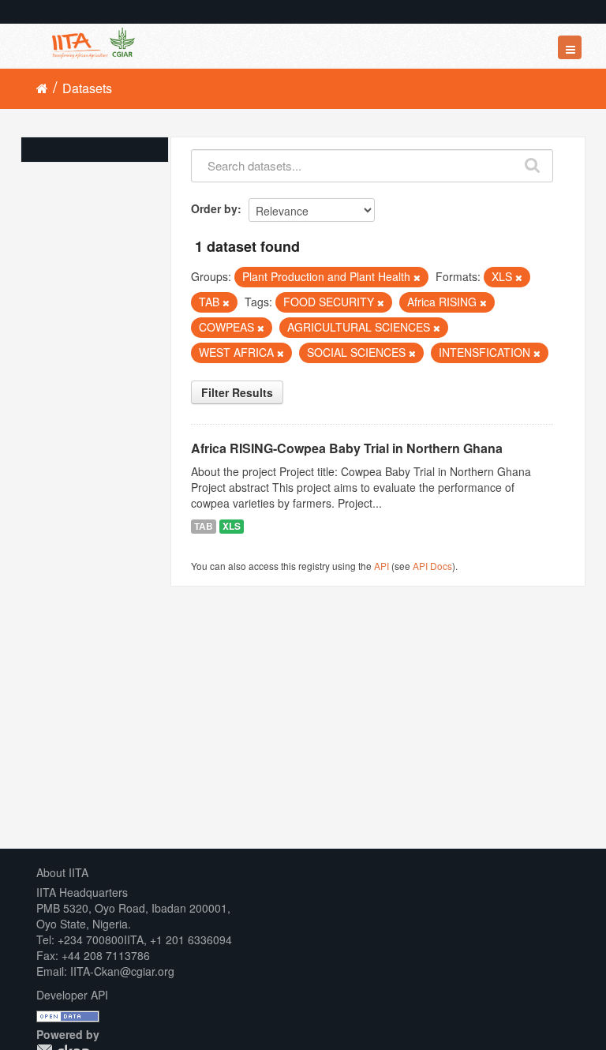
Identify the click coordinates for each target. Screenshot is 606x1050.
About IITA (62, 872)
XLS (232, 526)
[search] (533, 162)
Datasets (87, 88)
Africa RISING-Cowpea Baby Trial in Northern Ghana (347, 448)
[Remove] (417, 277)
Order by (214, 208)
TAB (203, 526)
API (381, 565)
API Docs (432, 565)
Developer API (72, 995)
